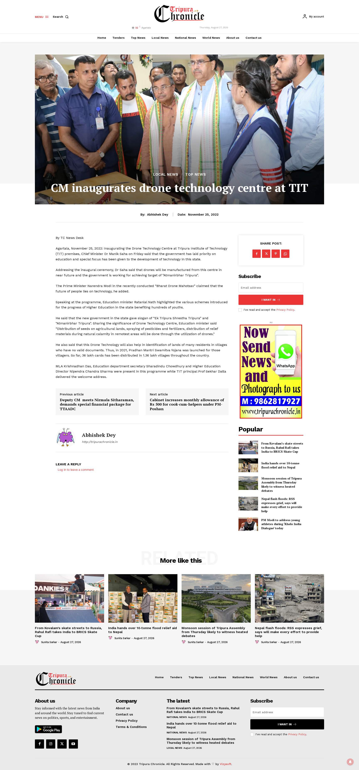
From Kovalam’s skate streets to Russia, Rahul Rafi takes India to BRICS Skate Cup (282, 447)
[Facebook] (256, 254)
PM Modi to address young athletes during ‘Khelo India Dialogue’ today (281, 524)
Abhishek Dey (157, 214)
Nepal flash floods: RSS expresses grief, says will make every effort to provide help (281, 505)
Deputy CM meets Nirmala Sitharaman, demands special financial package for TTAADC (97, 404)
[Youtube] (73, 744)
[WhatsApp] (285, 254)
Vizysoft (225, 764)
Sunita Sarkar (49, 642)
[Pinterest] (276, 254)
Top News (195, 174)
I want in (268, 299)
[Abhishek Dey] (66, 438)
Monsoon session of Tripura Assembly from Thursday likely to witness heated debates (281, 484)
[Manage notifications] (350, 762)
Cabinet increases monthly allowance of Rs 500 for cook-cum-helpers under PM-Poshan (187, 404)
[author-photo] (37, 642)
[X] (266, 254)
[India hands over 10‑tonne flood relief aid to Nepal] (248, 465)
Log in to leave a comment (76, 469)
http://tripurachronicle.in (100, 441)
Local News (165, 174)
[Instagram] (50, 744)
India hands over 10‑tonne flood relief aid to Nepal (280, 465)
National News (177, 717)
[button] (61, 16)
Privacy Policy (285, 309)
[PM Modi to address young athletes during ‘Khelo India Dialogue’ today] (248, 524)
